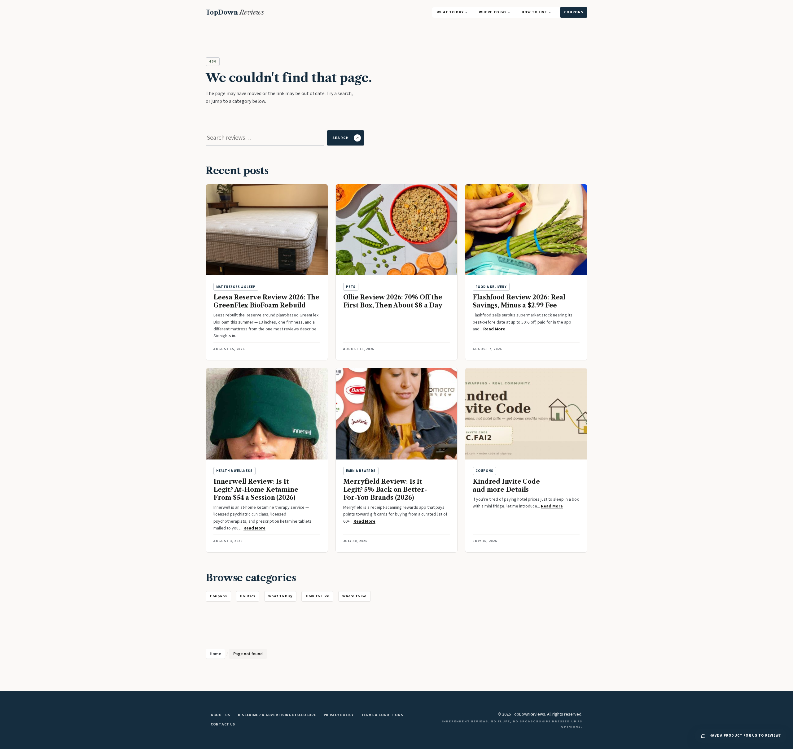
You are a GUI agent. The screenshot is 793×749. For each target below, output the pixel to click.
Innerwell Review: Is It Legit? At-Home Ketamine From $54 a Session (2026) (255, 489)
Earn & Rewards (361, 470)
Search (340, 138)
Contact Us (223, 724)
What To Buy (450, 12)
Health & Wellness (234, 470)
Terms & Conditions (382, 715)
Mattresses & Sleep (236, 287)
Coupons (573, 12)
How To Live (534, 12)
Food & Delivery (490, 287)
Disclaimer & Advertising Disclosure (277, 715)
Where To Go (492, 12)
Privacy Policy (339, 715)
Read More (494, 329)
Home (215, 654)
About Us (220, 715)
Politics (247, 596)
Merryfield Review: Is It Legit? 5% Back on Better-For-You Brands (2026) (385, 489)
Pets (351, 287)
